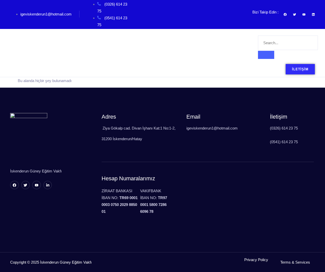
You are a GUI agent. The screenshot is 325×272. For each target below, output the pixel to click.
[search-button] (266, 55)
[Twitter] (25, 185)
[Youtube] (36, 185)
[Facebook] (14, 185)
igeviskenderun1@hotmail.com (46, 14)
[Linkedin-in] (47, 185)
